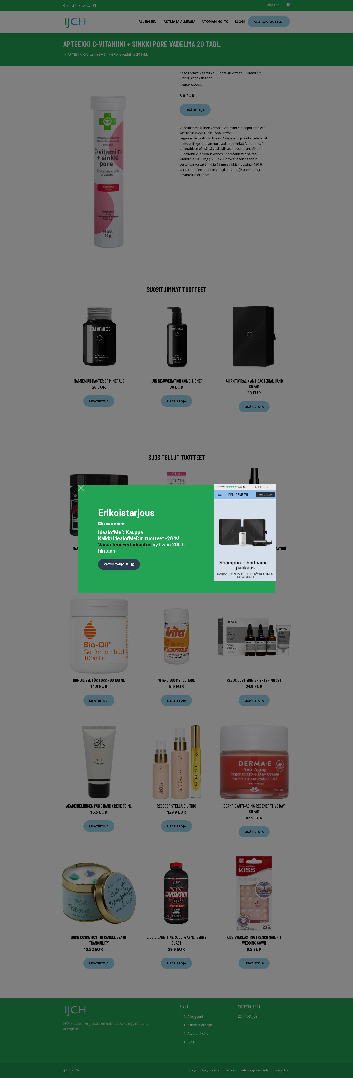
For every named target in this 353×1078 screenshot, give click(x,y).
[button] (119, 564)
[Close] (81, 488)
